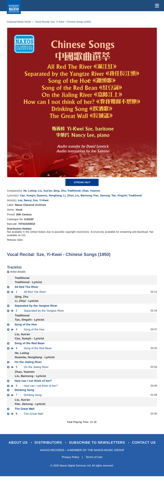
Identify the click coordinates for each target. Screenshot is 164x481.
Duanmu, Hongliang (49, 195)
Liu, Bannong (83, 195)
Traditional (74, 190)
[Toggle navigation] (156, 5)
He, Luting (29, 190)
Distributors (49, 442)
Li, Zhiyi (68, 195)
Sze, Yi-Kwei (41, 200)
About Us (19, 442)
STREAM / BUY (82, 182)
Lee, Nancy (24, 200)
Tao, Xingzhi (119, 195)
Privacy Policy (70, 457)
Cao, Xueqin (27, 195)
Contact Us (144, 442)
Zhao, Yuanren (91, 190)
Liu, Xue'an (45, 190)
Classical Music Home (19, 21)
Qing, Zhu (59, 190)
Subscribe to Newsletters (97, 442)
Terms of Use (94, 457)
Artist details (18, 271)
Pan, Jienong (101, 195)
